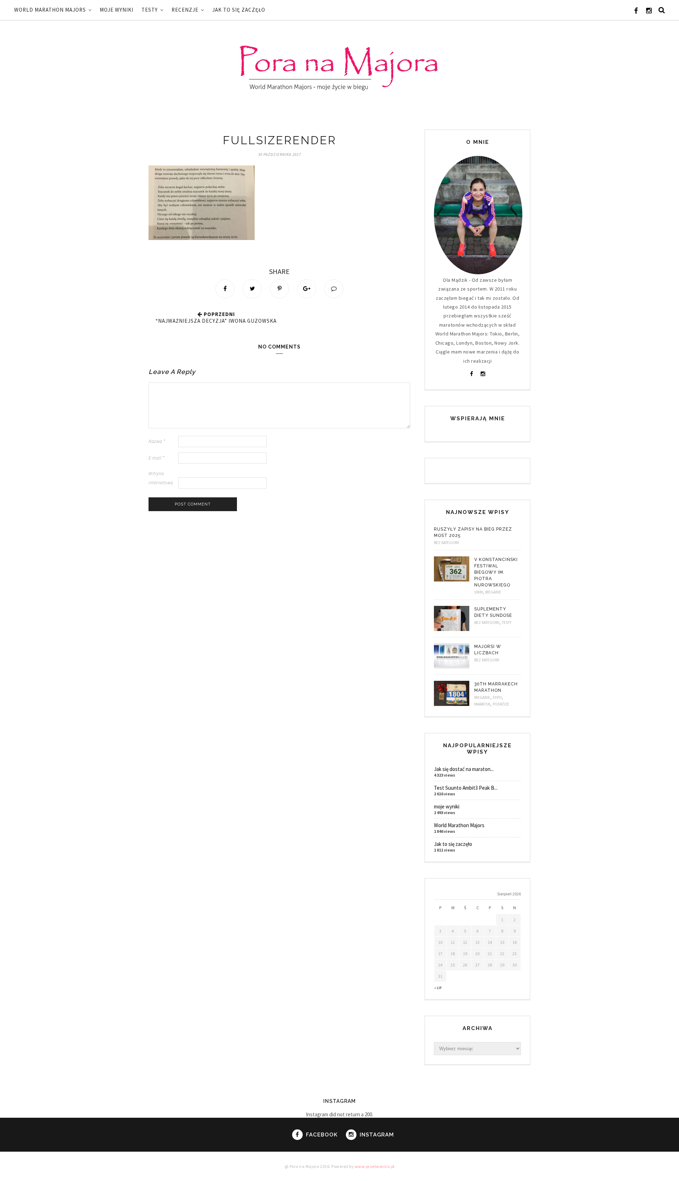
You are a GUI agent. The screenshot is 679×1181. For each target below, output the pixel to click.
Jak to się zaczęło (238, 9)
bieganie (493, 592)
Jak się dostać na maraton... (464, 769)
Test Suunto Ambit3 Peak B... (466, 787)
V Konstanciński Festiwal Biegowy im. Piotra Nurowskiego (496, 572)
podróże (501, 704)
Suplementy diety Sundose (493, 612)
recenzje (185, 9)
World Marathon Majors (50, 9)
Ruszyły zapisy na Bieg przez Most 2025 (473, 532)
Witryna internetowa (161, 477)
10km (478, 592)
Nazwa (157, 441)
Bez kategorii (446, 542)
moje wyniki (116, 9)
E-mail (156, 458)
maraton (482, 704)
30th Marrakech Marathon (496, 687)
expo (497, 697)
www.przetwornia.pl (375, 1166)
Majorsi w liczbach (487, 649)
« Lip (437, 988)
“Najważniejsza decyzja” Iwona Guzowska (216, 320)
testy (149, 9)
